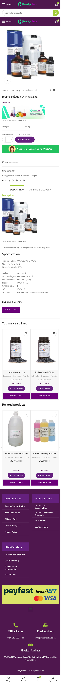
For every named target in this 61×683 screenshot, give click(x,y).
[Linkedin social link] (20, 180)
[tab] (17, 189)
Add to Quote (11, 309)
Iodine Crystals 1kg (16, 372)
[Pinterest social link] (17, 180)
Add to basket (25, 139)
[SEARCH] (56, 13)
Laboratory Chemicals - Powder (16, 376)
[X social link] (13, 180)
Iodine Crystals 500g (44, 372)
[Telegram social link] (24, 180)
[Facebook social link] (9, 180)
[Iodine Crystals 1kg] (16, 349)
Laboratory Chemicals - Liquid (24, 90)
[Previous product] (50, 90)
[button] (16, 388)
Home (5, 90)
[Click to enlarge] (7, 80)
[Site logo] (30, 4)
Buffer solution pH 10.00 (44, 453)
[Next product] (57, 90)
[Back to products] (53, 90)
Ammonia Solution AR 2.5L (16, 453)
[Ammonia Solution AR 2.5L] (16, 431)
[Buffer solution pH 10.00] (44, 431)
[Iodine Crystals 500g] (44, 349)
